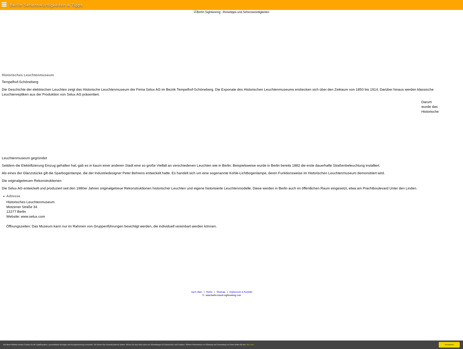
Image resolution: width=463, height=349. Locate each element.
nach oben (196, 292)
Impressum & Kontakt (240, 292)
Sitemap (220, 292)
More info (250, 345)
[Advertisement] (67, 43)
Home (209, 292)
